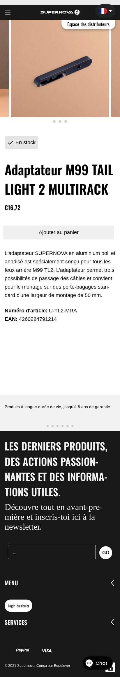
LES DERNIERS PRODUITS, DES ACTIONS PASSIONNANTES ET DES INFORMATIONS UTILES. (56, 468)
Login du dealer (18, 606)
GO (105, 552)
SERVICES (16, 622)
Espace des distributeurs (88, 24)
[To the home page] (60, 12)
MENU (11, 582)
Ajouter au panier (59, 232)
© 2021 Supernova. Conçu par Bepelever (37, 666)
